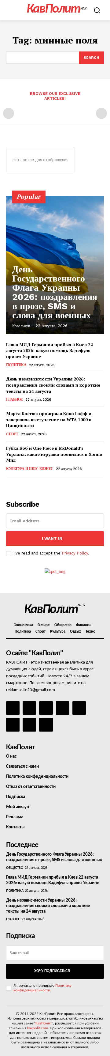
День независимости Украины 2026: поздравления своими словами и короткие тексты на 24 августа (53, 385)
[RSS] (62, 708)
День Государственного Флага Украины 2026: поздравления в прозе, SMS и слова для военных (54, 292)
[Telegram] (79, 708)
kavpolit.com (37, 1028)
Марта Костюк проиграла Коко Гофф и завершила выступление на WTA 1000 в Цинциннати (48, 419)
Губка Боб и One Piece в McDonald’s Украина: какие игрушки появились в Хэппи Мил (54, 454)
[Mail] (46, 708)
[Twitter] (13, 724)
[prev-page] (8, 113)
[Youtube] (46, 724)
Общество (14, 868)
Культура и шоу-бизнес (29, 469)
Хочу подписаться (52, 971)
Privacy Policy (75, 553)
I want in (52, 538)
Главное (14, 399)
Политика (16, 365)
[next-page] (20, 484)
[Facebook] (13, 708)
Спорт (12, 434)
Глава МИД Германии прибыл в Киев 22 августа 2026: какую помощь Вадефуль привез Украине (49, 350)
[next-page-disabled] (101, 113)
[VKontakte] (29, 724)
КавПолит (43, 1023)
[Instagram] (29, 708)
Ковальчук (21, 326)
